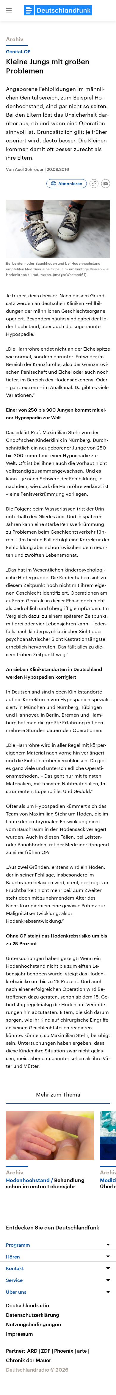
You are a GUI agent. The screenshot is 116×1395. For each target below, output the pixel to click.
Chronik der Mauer (28, 1360)
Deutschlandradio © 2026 (37, 1369)
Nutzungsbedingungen (33, 1324)
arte (83, 1351)
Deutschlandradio (27, 1305)
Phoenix (65, 1351)
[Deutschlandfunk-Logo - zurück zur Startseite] (58, 10)
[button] (9, 10)
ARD (33, 1351)
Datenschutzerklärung (32, 1315)
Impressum (19, 1334)
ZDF (47, 1351)
